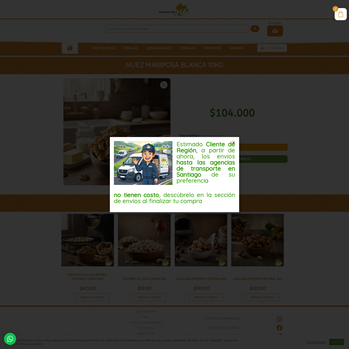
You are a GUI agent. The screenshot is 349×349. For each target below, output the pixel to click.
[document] (174, 174)
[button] (233, 142)
